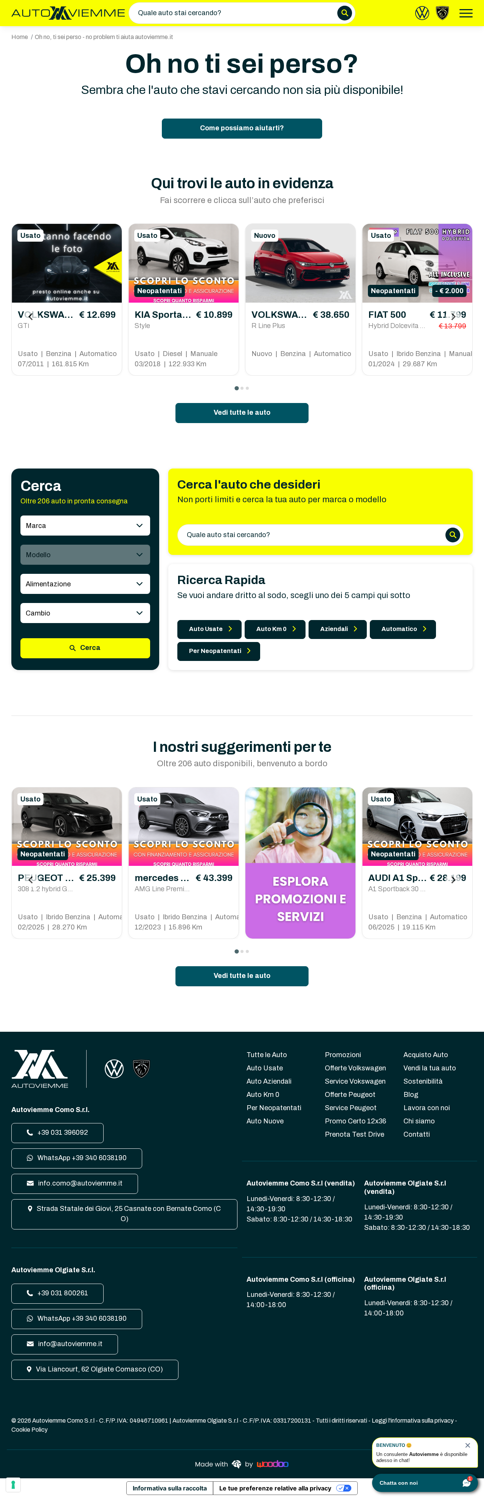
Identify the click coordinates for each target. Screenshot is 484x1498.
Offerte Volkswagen (355, 1068)
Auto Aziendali (269, 1081)
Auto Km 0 (271, 629)
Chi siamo (419, 1121)
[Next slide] (453, 316)
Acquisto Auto (425, 1055)
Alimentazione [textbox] (48, 584)
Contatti (416, 1134)
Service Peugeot (351, 1108)
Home (19, 37)
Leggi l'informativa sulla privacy (413, 1420)
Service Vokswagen (355, 1081)
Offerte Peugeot (350, 1094)
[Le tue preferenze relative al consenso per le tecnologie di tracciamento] (13, 1485)
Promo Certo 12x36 (355, 1121)
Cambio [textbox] (38, 613)
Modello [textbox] (38, 555)
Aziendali (334, 629)
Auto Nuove (265, 1121)
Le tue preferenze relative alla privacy (275, 1488)
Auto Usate (206, 629)
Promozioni (343, 1055)
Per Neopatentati (215, 651)
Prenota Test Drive (354, 1134)
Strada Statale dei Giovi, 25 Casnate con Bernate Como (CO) (128, 1214)
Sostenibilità (423, 1081)
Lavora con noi (426, 1108)
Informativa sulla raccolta (170, 1488)
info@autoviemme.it (69, 1344)
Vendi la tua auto (429, 1068)
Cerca (90, 647)
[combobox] (85, 525)
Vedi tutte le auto (242, 412)
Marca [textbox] (36, 526)
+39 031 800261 (62, 1293)
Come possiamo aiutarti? (242, 128)
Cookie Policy (29, 1429)
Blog (410, 1094)
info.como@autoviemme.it (80, 1183)
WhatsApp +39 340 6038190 (81, 1158)
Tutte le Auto (267, 1055)
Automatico (399, 629)
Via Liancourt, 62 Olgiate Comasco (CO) (98, 1369)
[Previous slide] (31, 316)
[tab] (236, 388)
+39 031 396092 (62, 1132)
